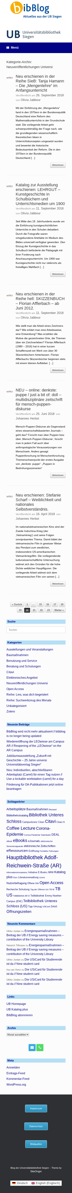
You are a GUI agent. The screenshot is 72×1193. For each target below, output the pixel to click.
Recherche (12, 889)
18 (62, 604)
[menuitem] (19, 1183)
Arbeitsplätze (16, 809)
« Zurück (17, 604)
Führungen (54, 851)
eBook (9, 841)
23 (48, 610)
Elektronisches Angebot (21, 677)
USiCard (46, 906)
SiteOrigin (36, 1171)
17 (55, 604)
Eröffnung (34, 851)
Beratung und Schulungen (23, 666)
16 (47, 604)
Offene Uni (33, 883)
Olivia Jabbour (31, 100)
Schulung (24, 889)
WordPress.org (16, 1084)
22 (41, 610)
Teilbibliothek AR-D (21, 896)
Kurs (15, 877)
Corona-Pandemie (32, 835)
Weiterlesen (58, 165)
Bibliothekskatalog (17, 815)
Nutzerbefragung (16, 883)
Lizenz (42, 877)
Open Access (15, 689)
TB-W (51, 889)
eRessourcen (17, 851)
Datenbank (46, 835)
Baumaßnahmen (17, 655)
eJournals (34, 841)
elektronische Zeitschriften (39, 846)
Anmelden (13, 1067)
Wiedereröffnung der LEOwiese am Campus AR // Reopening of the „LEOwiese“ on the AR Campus (35, 746)
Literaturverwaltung (28, 877)
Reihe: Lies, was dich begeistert (27, 694)
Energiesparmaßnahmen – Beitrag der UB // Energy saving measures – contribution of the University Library (35, 935)
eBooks (20, 840)
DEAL (55, 834)
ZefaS (54, 906)
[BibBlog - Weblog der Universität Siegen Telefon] (39, 1047)
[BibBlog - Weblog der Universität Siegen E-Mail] (32, 1047)
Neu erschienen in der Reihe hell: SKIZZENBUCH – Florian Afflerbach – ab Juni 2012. (40, 301)
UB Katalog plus (17, 1009)
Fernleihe (44, 851)
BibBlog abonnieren (19, 1015)
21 (34, 610)
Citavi (10, 672)
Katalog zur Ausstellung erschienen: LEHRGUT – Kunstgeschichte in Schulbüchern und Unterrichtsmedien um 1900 (40, 194)
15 (40, 604)
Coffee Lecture (20, 828)
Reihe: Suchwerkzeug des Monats (28, 700)
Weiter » (59, 610)
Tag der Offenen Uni (39, 889)
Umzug (37, 906)
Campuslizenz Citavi (33, 822)
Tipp (30, 906)
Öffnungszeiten (18, 912)
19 (20, 610)
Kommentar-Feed (17, 1078)
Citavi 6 (60, 822)
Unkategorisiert (16, 705)
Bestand (52, 809)
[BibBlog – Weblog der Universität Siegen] (36, 10)
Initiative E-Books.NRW (41, 872)
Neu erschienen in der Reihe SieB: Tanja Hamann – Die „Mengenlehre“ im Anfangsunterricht (40, 83)
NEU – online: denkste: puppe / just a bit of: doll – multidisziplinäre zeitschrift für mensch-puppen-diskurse (39, 399)
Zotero (10, 711)
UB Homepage (16, 1003)
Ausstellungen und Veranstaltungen (29, 649)
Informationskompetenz (17, 872)
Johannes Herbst (27, 418)
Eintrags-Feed (15, 1073)
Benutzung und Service (21, 660)
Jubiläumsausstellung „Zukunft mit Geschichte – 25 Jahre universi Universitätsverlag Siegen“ (28, 760)
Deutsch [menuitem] (22, 1183)
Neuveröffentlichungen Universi (27, 683)
